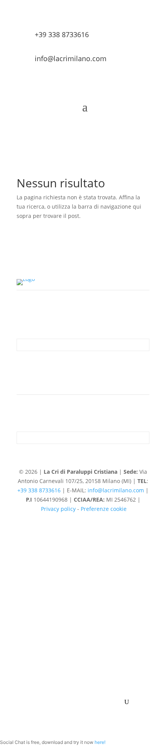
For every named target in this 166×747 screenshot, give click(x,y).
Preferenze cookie (104, 508)
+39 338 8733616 (62, 34)
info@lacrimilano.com (116, 490)
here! (100, 742)
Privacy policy (58, 508)
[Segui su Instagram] (91, 369)
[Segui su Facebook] (75, 369)
